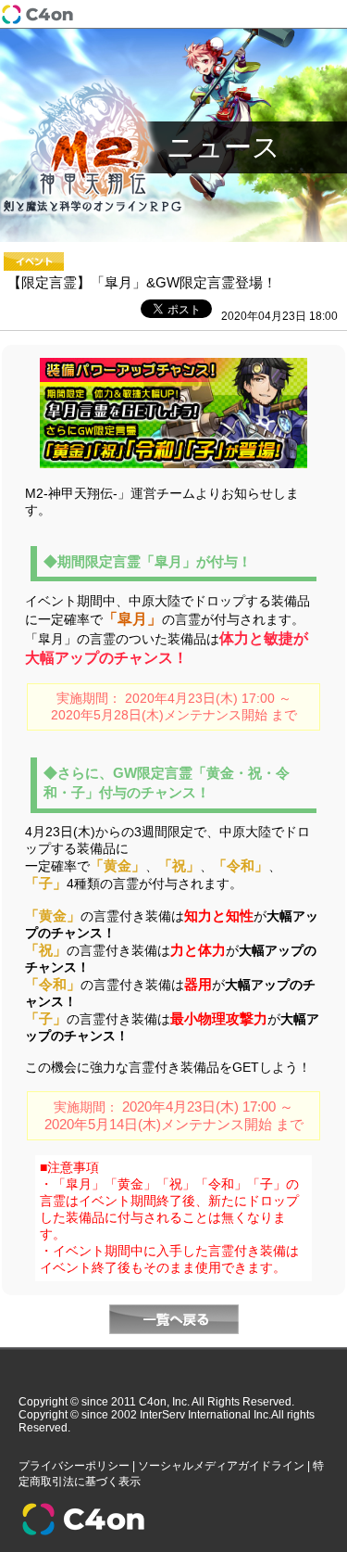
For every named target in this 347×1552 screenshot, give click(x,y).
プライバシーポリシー (74, 1465)
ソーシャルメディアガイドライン (221, 1465)
